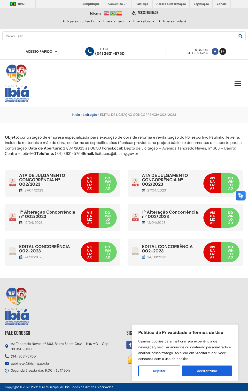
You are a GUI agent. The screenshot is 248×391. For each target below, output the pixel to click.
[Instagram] (222, 51)
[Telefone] (89, 51)
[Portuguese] (113, 13)
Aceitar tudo (207, 371)
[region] (185, 352)
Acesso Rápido (39, 51)
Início (76, 115)
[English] (107, 13)
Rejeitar (159, 371)
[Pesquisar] (240, 36)
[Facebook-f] (215, 51)
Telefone (102, 49)
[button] (237, 83)
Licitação (90, 115)
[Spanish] (119, 13)
